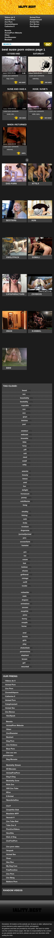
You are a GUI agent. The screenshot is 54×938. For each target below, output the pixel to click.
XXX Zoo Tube (10, 788)
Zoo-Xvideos (10, 745)
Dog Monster (10, 759)
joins (26, 615)
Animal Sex (34, 22)
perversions (26, 652)
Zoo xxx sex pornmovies (10, 754)
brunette (26, 438)
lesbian (26, 567)
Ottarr (7, 35)
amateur (26, 431)
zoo (26, 413)
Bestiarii (8, 40)
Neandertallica (11, 800)
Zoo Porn (9, 22)
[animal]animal (26, 534)
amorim (26, 471)
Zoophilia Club (11, 810)
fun (26, 486)
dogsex (26, 600)
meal (26, 457)
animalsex (26, 604)
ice (26, 556)
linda (26, 523)
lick (26, 563)
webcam (26, 435)
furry (26, 446)
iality (33, 9)
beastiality (26, 398)
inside (26, 586)
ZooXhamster (10, 37)
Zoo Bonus (34, 24)
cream (26, 559)
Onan (7, 858)
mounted (26, 667)
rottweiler (26, 592)
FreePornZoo (10, 870)
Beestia (8, 30)
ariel (26, 482)
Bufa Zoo (8, 784)
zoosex (26, 607)
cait (26, 453)
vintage (26, 578)
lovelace (26, 527)
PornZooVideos (11, 829)
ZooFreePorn (10, 841)
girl (26, 663)
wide (34, 114)
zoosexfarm (26, 542)
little (26, 442)
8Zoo (7, 792)
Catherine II (9, 26)
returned (10, 149)
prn (26, 552)
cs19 (26, 582)
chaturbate (26, 648)
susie (12, 79)
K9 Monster (9, 769)
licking (26, 515)
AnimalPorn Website (13, 33)
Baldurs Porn (10, 882)
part (26, 424)
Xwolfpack (34, 26)
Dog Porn (8, 741)
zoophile (26, 611)
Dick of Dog (9, 837)
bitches (26, 420)
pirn (26, 538)
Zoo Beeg (9, 878)
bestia (26, 636)
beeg (26, 505)
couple (26, 622)
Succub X (8, 817)
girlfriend (26, 574)
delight (26, 490)
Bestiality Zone (11, 781)
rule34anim (26, 501)
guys (26, 417)
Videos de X (10, 17)
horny (26, 619)
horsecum (26, 494)
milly (26, 465)
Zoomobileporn (11, 24)
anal (26, 633)
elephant (26, 655)
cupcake (26, 405)
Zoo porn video (11, 847)
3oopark (8, 850)
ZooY (7, 806)
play (26, 644)
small (26, 461)
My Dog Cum (10, 866)
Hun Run (8, 862)
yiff (26, 450)
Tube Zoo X (9, 825)
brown (26, 659)
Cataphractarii (36, 20)
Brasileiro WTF (11, 814)
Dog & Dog (9, 777)
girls (26, 640)
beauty (26, 475)
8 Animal (8, 796)
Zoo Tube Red (10, 821)
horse (26, 626)
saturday (35, 79)
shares (26, 571)
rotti (26, 519)
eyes (38, 114)
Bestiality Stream (12, 765)
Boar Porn (9, 749)
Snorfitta (8, 833)
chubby (26, 512)
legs (8, 79)
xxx (26, 409)
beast (26, 390)
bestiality (26, 402)
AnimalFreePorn (11, 773)
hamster (26, 545)
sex (12, 114)
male (26, 596)
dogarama (26, 530)
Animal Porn (10, 20)
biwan (26, 479)
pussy (26, 497)
